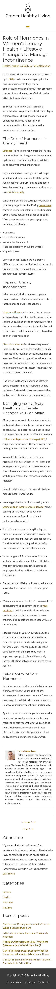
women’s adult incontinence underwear (23, 506)
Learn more (9, 873)
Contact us (44, 982)
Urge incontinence (12, 312)
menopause (45, 205)
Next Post (28, 829)
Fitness (7, 892)
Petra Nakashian (27, 751)
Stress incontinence (13, 344)
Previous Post (28, 822)
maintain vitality (15, 192)
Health (6, 65)
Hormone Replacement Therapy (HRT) (25, 439)
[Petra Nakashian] (10, 755)
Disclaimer (29, 982)
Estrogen (7, 150)
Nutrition (8, 902)
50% (11, 79)
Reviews (7, 907)
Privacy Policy (13, 982)
